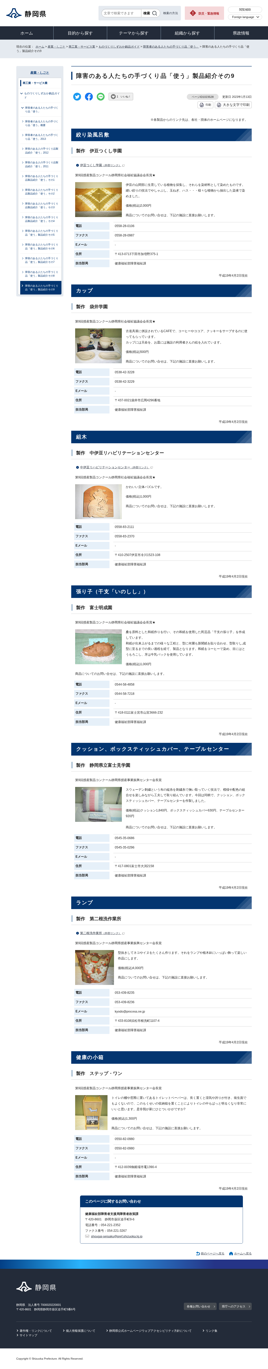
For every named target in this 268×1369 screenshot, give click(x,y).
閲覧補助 (245, 9)
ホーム (26, 33)
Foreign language (243, 17)
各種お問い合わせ (198, 1306)
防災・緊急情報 (209, 13)
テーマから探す (134, 33)
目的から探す (80, 33)
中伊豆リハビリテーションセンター (114, 467)
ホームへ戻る (243, 1253)
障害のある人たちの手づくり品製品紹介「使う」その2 (41, 191)
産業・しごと (56, 46)
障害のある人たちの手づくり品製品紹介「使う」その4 (41, 219)
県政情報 (241, 33)
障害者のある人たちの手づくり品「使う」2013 (41, 137)
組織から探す (187, 33)
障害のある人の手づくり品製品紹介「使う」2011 (41, 164)
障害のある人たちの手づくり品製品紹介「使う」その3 (41, 205)
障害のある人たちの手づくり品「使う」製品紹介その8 (41, 274)
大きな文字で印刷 (236, 105)
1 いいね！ (124, 96)
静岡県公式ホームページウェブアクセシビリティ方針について (150, 1330)
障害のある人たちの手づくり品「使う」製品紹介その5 (41, 232)
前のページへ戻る (212, 1253)
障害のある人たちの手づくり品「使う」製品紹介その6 (41, 246)
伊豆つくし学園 (100, 165)
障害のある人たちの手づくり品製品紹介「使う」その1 (41, 178)
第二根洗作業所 (100, 933)
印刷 (208, 104)
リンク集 (211, 1330)
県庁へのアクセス (233, 1306)
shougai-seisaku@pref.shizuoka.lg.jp (116, 1236)
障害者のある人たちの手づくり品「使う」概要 (41, 123)
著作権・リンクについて (36, 1330)
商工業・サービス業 (82, 46)
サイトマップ (28, 1335)
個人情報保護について (80, 1330)
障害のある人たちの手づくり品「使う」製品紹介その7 (41, 260)
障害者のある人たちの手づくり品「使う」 (171, 46)
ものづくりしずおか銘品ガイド (119, 46)
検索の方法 (170, 13)
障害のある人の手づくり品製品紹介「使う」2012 (41, 150)
